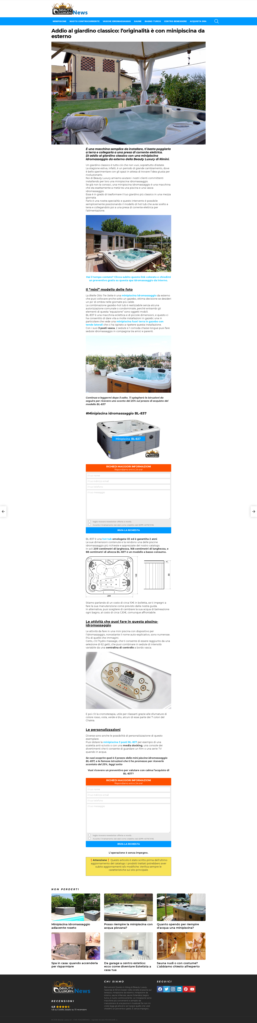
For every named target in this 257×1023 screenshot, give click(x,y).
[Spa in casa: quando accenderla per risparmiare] (75, 946)
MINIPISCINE (59, 21)
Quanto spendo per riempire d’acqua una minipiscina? (178, 926)
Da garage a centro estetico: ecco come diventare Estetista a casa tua (127, 966)
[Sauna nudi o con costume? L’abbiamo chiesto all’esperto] (181, 946)
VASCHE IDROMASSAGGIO (117, 21)
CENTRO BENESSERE (175, 21)
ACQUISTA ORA (198, 21)
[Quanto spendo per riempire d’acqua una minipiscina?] (181, 907)
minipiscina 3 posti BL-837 (120, 742)
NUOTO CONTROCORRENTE (85, 21)
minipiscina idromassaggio (139, 295)
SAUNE (137, 21)
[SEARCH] (216, 21)
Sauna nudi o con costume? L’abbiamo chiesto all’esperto (178, 964)
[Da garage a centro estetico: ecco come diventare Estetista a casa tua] (128, 946)
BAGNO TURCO (153, 21)
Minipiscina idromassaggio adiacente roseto (70, 926)
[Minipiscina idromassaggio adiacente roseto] (75, 907)
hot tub (107, 539)
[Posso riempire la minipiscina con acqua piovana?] (128, 907)
